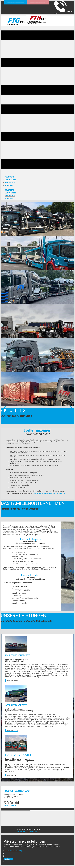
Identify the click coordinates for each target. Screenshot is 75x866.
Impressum (32, 831)
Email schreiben (11, 805)
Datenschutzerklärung (13, 850)
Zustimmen (8, 859)
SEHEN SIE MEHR (12, 680)
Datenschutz (21, 832)
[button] (4, 411)
